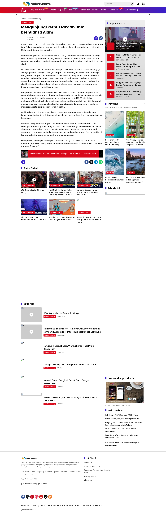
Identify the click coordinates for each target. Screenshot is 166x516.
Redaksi (98, 505)
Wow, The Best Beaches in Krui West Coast (114, 179)
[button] (131, 4)
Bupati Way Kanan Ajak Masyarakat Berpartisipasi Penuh (128, 65)
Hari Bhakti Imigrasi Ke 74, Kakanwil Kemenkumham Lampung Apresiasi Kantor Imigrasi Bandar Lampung (60, 192)
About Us (88, 480)
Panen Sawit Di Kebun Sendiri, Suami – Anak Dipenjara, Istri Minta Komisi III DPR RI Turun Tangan (129, 74)
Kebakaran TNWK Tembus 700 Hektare (121, 415)
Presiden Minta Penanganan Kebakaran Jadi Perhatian (128, 56)
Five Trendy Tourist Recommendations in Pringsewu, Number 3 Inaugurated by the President (135, 142)
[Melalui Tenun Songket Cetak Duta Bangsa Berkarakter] (62, 207)
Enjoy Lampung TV (92, 466)
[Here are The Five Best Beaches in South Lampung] (114, 124)
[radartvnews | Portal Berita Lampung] (36, 3)
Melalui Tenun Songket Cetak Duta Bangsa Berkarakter (62, 218)
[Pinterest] (32, 497)
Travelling (110, 135)
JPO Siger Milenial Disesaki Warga (32, 191)
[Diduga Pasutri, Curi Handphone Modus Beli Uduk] (34, 207)
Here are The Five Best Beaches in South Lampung (112, 142)
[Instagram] (37, 497)
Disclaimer (87, 505)
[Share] (101, 38)
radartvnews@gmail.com (36, 483)
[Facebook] (86, 162)
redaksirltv (30, 37)
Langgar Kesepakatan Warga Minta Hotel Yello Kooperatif (87, 192)
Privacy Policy (90, 476)
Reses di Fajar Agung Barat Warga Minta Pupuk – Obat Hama (89, 219)
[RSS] (50, 497)
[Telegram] (96, 162)
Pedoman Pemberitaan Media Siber (63, 505)
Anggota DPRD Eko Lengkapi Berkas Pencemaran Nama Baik (128, 83)
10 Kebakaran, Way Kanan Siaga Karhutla (122, 419)
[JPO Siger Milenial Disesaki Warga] (34, 179)
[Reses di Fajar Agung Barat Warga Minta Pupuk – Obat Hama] (90, 207)
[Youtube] (41, 497)
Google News (111, 445)
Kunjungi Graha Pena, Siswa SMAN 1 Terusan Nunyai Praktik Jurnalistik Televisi (123, 423)
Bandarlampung (27, 22)
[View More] (144, 103)
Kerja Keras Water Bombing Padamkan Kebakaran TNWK (129, 93)
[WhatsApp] (101, 162)
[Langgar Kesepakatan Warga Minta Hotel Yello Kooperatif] (90, 179)
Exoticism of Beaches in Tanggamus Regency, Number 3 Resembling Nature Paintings (135, 180)
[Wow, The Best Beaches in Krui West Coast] (114, 162)
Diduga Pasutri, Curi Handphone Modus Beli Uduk (34, 218)
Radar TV (88, 462)
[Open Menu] (143, 3)
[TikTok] (46, 497)
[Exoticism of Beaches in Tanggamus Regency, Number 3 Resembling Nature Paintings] (135, 162)
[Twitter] (91, 162)
